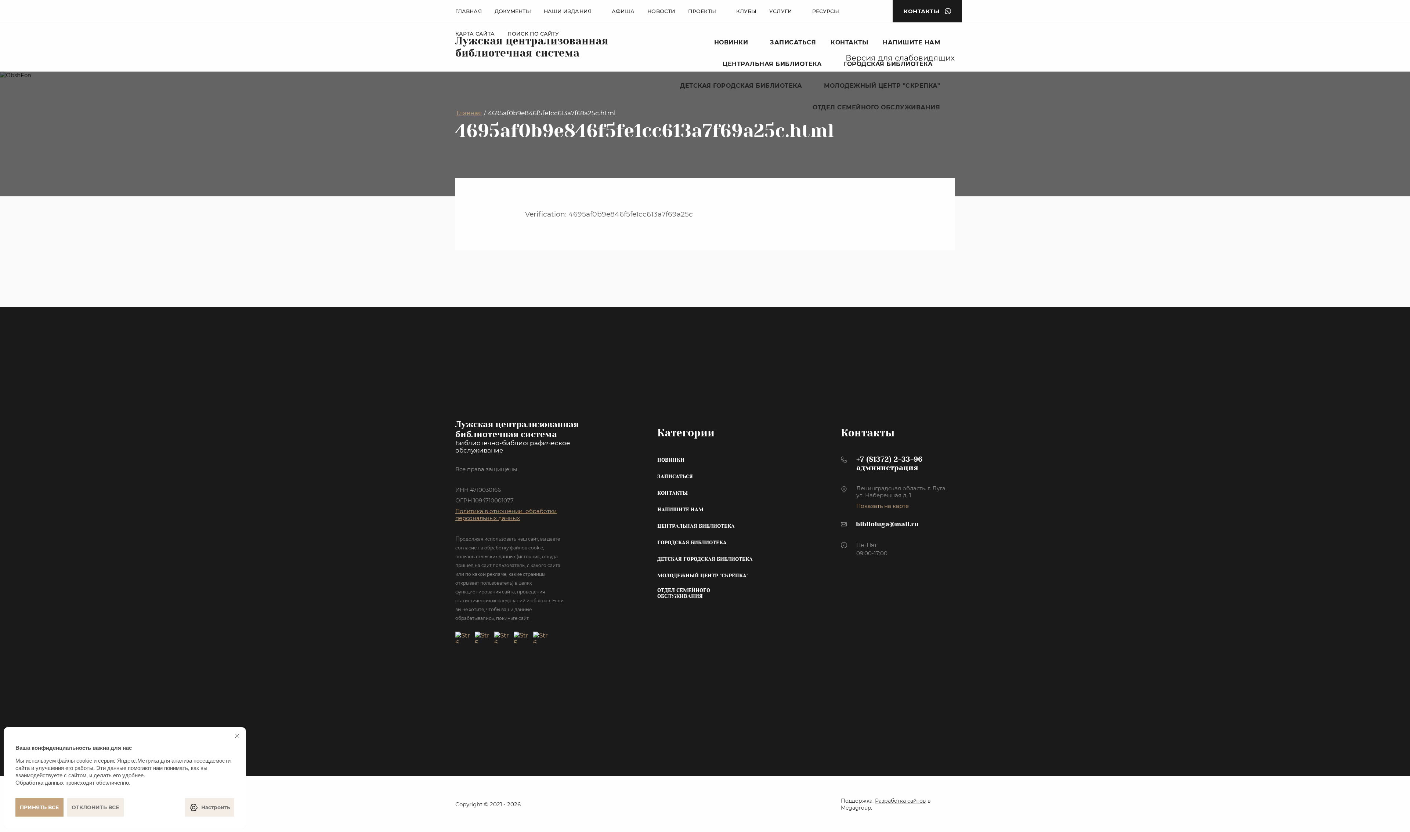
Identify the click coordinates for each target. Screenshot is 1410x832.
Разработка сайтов (900, 801)
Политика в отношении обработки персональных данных (506, 515)
